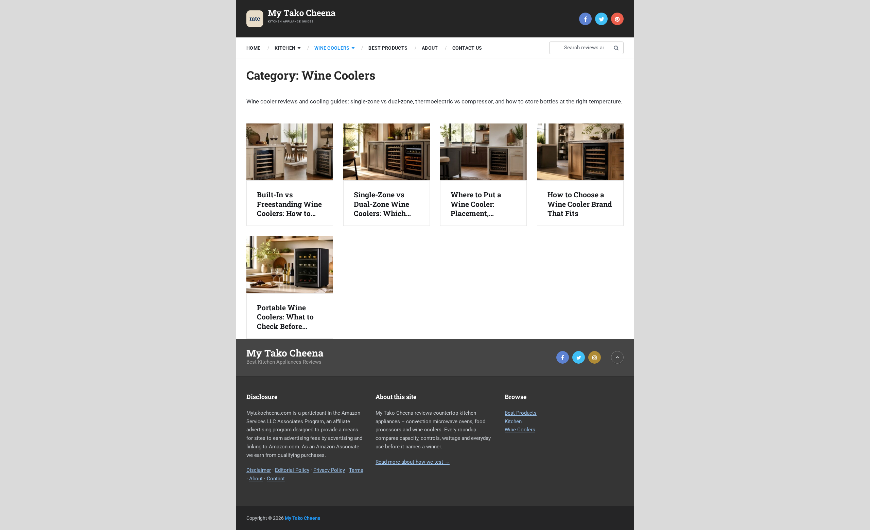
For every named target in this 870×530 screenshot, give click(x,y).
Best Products (387, 48)
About (430, 48)
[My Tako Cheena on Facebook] (585, 19)
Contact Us (467, 48)
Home (253, 48)
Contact (276, 479)
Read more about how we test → (413, 462)
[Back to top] (617, 357)
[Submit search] (616, 48)
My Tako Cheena (285, 353)
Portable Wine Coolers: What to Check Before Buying (285, 317)
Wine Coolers (331, 48)
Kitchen (285, 48)
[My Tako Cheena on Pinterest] (617, 19)
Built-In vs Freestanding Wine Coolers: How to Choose (289, 204)
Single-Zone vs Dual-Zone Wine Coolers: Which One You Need (381, 204)
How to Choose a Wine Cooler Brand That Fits (579, 204)
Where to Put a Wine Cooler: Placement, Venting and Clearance (476, 204)
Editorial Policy (292, 470)
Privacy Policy (329, 470)
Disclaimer (258, 470)
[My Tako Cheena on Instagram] (594, 357)
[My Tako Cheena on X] (601, 19)
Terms (356, 470)
